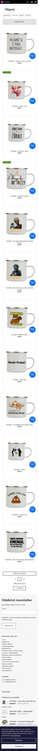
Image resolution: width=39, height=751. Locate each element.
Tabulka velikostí (7, 659)
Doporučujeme (7, 15)
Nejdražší (21, 15)
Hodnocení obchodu (8, 666)
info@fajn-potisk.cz (10, 680)
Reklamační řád (6, 648)
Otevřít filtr (19, 22)
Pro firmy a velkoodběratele (10, 653)
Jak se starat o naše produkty (10, 662)
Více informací (15, 736)
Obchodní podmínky (8, 646)
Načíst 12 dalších (19, 573)
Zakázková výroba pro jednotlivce (11, 655)
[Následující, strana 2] (19, 579)
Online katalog (6, 657)
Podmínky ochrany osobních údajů (12, 651)
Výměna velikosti (7, 644)
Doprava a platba (7, 664)
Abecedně (28, 15)
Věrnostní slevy (6, 668)
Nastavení (18, 740)
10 (24, 579)
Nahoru (20, 588)
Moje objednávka (7, 670)
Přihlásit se (8, 626)
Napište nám (5, 642)
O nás (3, 640)
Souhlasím (18, 746)
